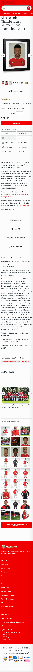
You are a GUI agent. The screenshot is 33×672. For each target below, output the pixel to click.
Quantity (12, 113)
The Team (8, 361)
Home (3, 361)
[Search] (28, 8)
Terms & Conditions (8, 599)
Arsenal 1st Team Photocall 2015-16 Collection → (16, 525)
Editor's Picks (16, 14)
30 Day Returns (24, 205)
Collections (6, 14)
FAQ (2, 583)
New (2, 576)
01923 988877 (8, 618)
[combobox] (14, 8)
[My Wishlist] (21, 3)
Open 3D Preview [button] (18, 91)
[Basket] (25, 3)
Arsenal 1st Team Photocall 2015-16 (21, 361)
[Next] (30, 55)
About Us (4, 560)
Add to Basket (17, 123)
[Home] (8, 2)
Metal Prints (5, 603)
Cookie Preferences (7, 607)
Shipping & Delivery (7, 595)
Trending (25, 14)
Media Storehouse (22, 653)
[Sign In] (30, 3)
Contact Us (5, 614)
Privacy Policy (5, 587)
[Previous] (3, 55)
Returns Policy (6, 591)
